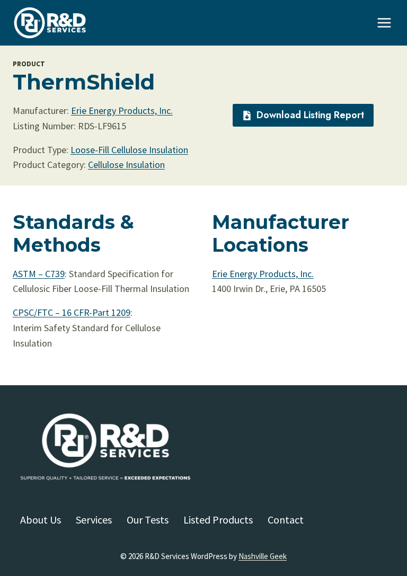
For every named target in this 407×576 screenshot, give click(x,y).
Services (94, 519)
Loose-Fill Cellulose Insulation (129, 150)
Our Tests (148, 519)
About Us (40, 519)
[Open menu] (383, 22)
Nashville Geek (262, 556)
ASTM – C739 (39, 274)
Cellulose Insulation (126, 164)
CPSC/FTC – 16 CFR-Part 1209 (71, 312)
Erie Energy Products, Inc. (122, 110)
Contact (286, 519)
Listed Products (218, 519)
